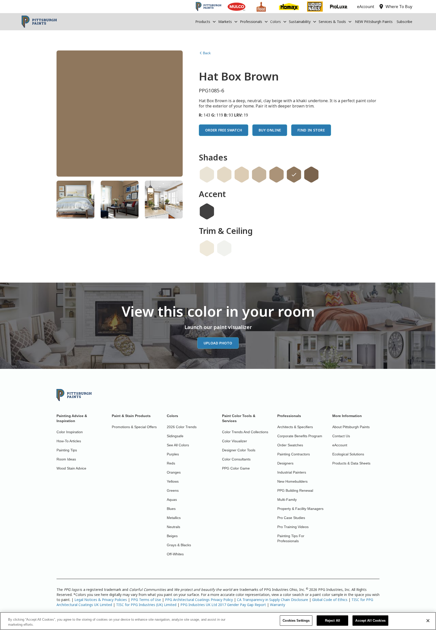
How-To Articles (69, 441)
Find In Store (311, 130)
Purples (173, 454)
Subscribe (404, 21)
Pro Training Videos (293, 527)
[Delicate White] (224, 248)
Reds (171, 463)
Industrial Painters (291, 472)
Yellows (173, 481)
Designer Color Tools (238, 450)
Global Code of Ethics (329, 599)
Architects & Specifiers (295, 427)
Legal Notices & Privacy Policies (100, 599)
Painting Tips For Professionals (290, 538)
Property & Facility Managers (300, 509)
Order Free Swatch (223, 130)
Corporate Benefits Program (299, 436)
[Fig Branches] (311, 175)
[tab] (75, 199)
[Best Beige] (259, 175)
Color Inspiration (70, 432)
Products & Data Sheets (351, 463)
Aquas (172, 500)
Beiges (172, 536)
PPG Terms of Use (146, 599)
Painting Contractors (293, 454)
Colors (275, 21)
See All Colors (178, 445)
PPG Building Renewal (295, 490)
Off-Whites (175, 554)
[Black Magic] (207, 211)
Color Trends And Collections (245, 432)
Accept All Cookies (370, 620)
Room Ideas (66, 459)
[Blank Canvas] (207, 175)
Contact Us (341, 436)
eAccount (339, 445)
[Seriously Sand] (242, 175)
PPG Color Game (236, 468)
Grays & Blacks (179, 545)
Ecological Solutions (348, 454)
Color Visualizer (234, 441)
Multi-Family (287, 500)
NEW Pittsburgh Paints (374, 21)
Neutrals (173, 527)
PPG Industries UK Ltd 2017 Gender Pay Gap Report (223, 604)
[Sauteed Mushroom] (276, 175)
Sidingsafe (175, 436)
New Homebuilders (292, 481)
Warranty (277, 604)
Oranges (174, 472)
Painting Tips (67, 450)
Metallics (174, 518)
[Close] (427, 620)
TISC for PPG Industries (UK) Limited (146, 604)
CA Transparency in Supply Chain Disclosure (272, 599)
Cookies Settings (296, 620)
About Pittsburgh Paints (351, 427)
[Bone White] (224, 175)
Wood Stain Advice (71, 468)
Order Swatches (290, 445)
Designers (285, 463)
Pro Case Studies (291, 518)
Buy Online (270, 130)
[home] (39, 22)
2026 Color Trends (182, 427)
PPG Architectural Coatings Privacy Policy (199, 599)
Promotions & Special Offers (134, 427)
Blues (171, 509)
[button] (205, 21)
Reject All (332, 620)
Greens (173, 490)
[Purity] (207, 248)
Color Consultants (236, 459)
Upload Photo (218, 343)
